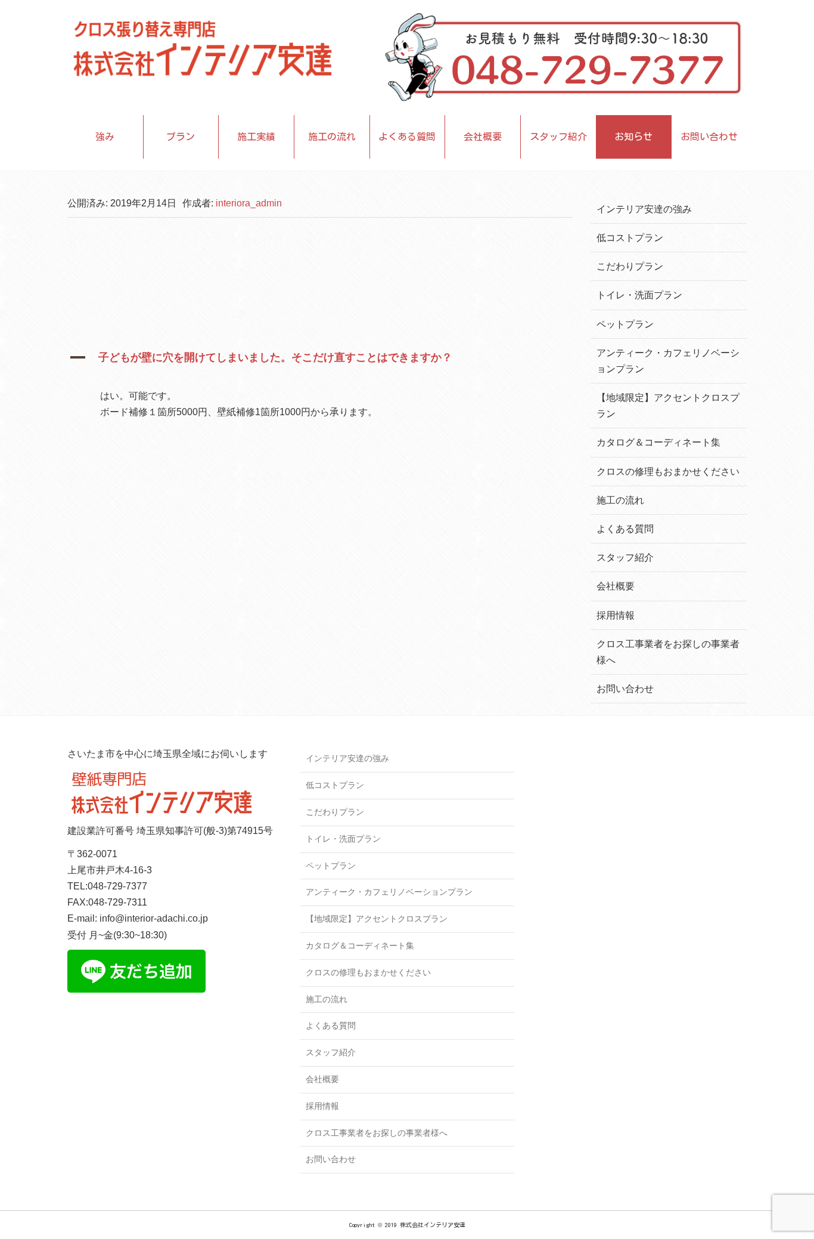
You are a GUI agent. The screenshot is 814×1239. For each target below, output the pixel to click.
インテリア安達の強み (644, 209)
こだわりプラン (629, 266)
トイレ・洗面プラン (639, 295)
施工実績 (256, 136)
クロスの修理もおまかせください (668, 471)
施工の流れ (332, 136)
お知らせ (633, 136)
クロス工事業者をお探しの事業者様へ (377, 1133)
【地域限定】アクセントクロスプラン (377, 918)
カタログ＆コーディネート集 (658, 442)
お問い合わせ (709, 136)
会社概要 (483, 136)
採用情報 (615, 615)
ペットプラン (625, 324)
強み (104, 136)
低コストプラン (629, 238)
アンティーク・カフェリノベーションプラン (389, 892)
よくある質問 (407, 136)
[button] (320, 361)
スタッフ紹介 (558, 136)
